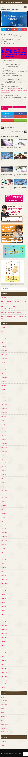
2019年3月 (3, 614)
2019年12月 (4, 579)
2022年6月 (3, 466)
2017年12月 (4, 672)
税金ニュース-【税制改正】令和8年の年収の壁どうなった (13, 317)
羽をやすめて (6, 297)
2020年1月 (3, 575)
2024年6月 (3, 385)
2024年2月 (3, 397)
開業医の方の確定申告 (6, 732)
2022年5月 (3, 470)
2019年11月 (4, 583)
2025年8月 (3, 362)
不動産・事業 (9, 107)
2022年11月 (4, 447)
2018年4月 (3, 656)
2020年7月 (3, 552)
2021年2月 (3, 525)
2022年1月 (3, 486)
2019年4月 (3, 610)
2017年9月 (3, 684)
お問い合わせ (4, 741)
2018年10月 (4, 633)
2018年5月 (3, 653)
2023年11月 (4, 408)
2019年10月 (4, 587)
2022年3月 (3, 478)
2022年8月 (3, 459)
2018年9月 (3, 637)
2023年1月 (3, 439)
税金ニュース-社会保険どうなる (11, 312)
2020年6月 (3, 556)
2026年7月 (3, 331)
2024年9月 (3, 381)
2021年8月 (3, 505)
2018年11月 (4, 629)
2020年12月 (4, 532)
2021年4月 (3, 521)
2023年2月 (3, 435)
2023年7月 (3, 420)
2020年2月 (3, 571)
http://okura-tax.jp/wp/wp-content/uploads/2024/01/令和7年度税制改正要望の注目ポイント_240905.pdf (14, 90)
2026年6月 (3, 335)
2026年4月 (3, 339)
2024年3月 (3, 393)
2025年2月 (3, 373)
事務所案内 (3, 745)
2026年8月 (3, 327)
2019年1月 (3, 621)
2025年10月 (4, 358)
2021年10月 (4, 497)
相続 (24, 107)
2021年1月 (3, 528)
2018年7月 (3, 645)
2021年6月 (3, 513)
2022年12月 (4, 443)
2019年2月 (3, 618)
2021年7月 (3, 509)
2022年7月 (3, 463)
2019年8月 (3, 594)
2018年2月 (3, 664)
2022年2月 (3, 482)
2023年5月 (3, 428)
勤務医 (2, 708)
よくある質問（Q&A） (6, 701)
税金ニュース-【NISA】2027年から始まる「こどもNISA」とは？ (13, 302)
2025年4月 (3, 370)
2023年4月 (3, 432)
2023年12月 (4, 404)
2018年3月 (3, 660)
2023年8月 (3, 416)
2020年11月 (4, 536)
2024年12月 (4, 377)
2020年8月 (3, 548)
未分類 (2, 712)
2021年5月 (3, 517)
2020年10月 (4, 540)
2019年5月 (3, 606)
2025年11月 (4, 354)
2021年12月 (4, 490)
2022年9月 (3, 455)
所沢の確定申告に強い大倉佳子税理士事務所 (13, 753)
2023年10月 (4, 412)
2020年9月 (3, 544)
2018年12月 (4, 625)
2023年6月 (3, 424)
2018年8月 (3, 641)
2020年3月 (3, 567)
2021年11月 (4, 494)
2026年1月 (3, 346)
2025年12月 (4, 350)
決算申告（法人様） (17, 107)
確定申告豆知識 (5, 109)
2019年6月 (3, 602)
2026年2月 (3, 342)
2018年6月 (3, 649)
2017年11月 (4, 676)
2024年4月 (3, 389)
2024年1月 (3, 401)
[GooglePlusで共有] (14, 29)
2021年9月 (3, 501)
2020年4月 (3, 563)
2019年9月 (3, 590)
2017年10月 (4, 680)
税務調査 (3, 728)
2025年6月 (3, 366)
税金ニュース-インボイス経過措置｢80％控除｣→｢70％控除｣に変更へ (12, 307)
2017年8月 (3, 687)
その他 (3, 107)
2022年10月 (4, 451)
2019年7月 (3, 598)
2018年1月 (3, 668)
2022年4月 (3, 474)
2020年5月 (3, 559)
